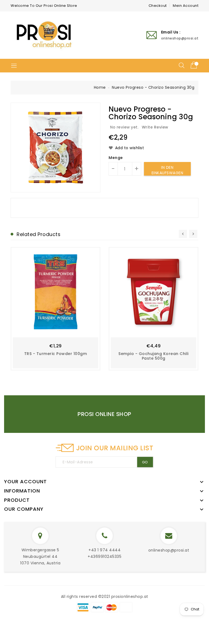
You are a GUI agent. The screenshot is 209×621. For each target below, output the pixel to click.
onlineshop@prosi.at (168, 550)
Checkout (158, 5)
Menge (116, 157)
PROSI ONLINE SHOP (104, 414)
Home (100, 87)
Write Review (155, 127)
